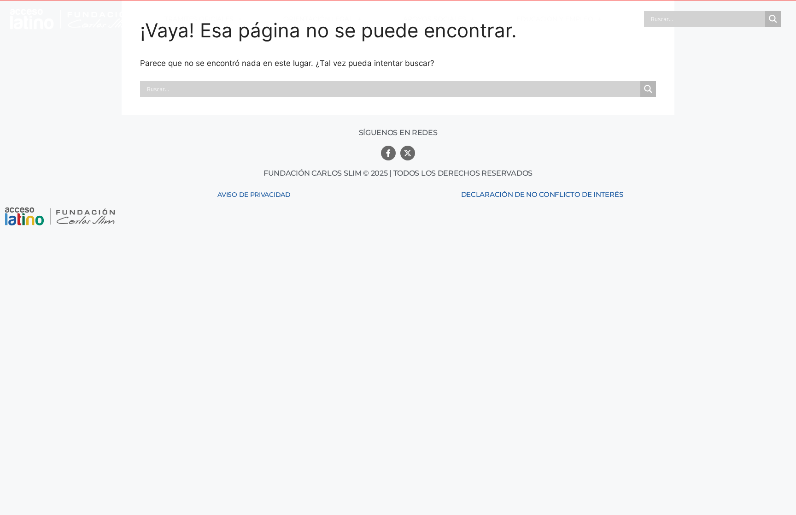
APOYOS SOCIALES (434, 19)
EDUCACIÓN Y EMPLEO (554, 19)
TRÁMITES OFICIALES (199, 19)
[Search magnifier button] (773, 19)
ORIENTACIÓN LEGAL (318, 19)
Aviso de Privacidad (253, 194)
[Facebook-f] (388, 153)
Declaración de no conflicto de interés (542, 194)
